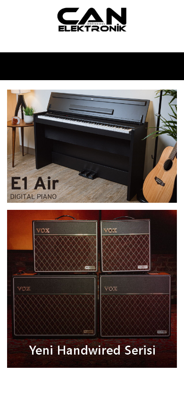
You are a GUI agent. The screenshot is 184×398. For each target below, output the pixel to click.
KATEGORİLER (90, 66)
